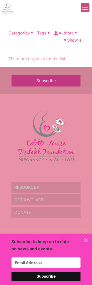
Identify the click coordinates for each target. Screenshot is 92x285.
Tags (41, 32)
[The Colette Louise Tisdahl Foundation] (7, 7)
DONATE (22, 212)
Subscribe (46, 80)
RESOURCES (26, 187)
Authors (66, 32)
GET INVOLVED (29, 199)
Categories (19, 32)
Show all (75, 40)
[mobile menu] (85, 7)
